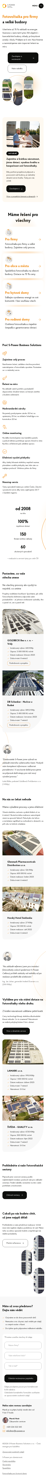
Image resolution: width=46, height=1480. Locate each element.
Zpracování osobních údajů (13, 1452)
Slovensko (6, 1465)
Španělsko (6, 1468)
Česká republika (8, 1461)
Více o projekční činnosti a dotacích (20, 197)
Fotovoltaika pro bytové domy (14, 1474)
